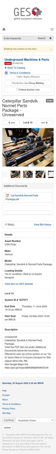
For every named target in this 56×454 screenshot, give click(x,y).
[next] (51, 174)
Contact (6, 394)
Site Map (6, 412)
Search (42, 38)
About (5, 399)
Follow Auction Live (29, 89)
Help (4, 390)
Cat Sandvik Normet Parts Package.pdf (22, 197)
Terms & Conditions (20, 72)
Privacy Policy (8, 408)
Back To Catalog (16, 67)
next (43, 122)
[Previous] (4, 174)
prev (12, 122)
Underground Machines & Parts (26, 59)
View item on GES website (19, 283)
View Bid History (42, 224)
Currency (9, 420)
